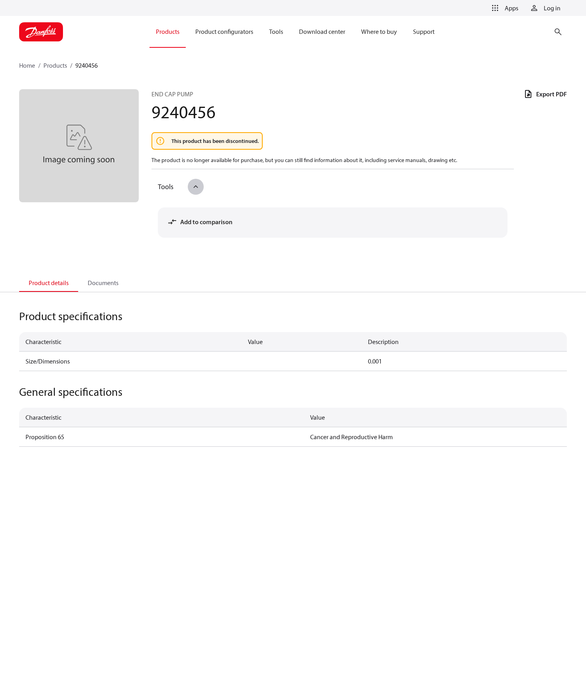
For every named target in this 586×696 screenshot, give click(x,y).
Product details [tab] (49, 283)
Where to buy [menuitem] (379, 31)
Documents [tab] (103, 283)
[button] (503, 8)
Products (55, 65)
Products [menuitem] (167, 31)
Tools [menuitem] (276, 31)
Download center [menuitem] (322, 31)
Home (27, 65)
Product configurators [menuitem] (224, 31)
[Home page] (41, 31)
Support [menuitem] (424, 31)
